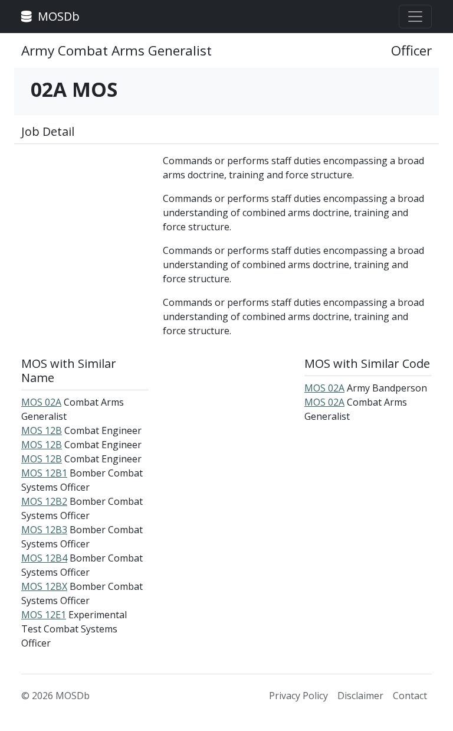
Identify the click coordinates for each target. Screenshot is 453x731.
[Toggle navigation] (415, 16)
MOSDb (57, 16)
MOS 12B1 (44, 472)
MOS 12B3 (44, 529)
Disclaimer (360, 695)
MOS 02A (41, 402)
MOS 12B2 (44, 501)
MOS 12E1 (43, 614)
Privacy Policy (298, 695)
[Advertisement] (85, 213)
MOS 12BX (44, 586)
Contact (410, 695)
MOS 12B (41, 430)
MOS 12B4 (44, 557)
